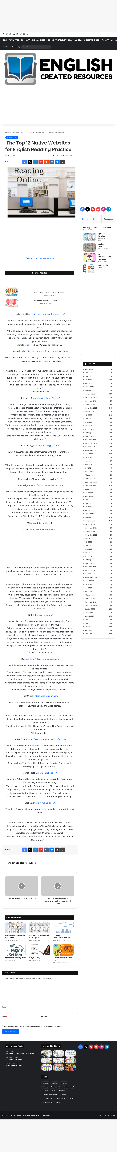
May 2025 (88, 422)
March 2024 (89, 471)
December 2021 (90, 567)
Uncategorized (18, 132)
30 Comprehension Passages (104, 256)
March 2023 (89, 514)
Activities (46, 1083)
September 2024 (91, 450)
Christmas (64, 1083)
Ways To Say (34, 958)
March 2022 (89, 556)
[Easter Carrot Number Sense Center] (11, 292)
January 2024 (90, 478)
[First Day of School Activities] (58, 1060)
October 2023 (90, 489)
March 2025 (89, 429)
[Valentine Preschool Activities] (11, 303)
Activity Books (16, 40)
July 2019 (88, 634)
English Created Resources (22, 862)
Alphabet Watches (101, 235)
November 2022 (91, 528)
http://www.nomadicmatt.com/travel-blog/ (47, 351)
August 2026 (89, 369)
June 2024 (89, 461)
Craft (52, 1087)
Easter (66, 1087)
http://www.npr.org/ (43, 615)
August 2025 (89, 411)
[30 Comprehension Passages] (89, 257)
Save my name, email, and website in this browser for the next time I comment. (32, 1026)
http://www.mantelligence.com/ (47, 485)
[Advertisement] (58, 16)
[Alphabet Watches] (89, 237)
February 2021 (90, 595)
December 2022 (91, 524)
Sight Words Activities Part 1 (62, 959)
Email (4, 1017)
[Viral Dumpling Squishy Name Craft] (70, 1067)
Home (5, 40)
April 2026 (88, 383)
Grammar (72, 40)
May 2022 (88, 549)
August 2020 (89, 616)
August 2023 (89, 496)
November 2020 (91, 605)
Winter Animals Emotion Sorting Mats (39, 936)
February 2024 (90, 475)
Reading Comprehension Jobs (62, 936)
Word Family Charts (103, 266)
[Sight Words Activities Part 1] (63, 950)
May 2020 (88, 627)
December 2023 (91, 482)
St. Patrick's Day (48, 1098)
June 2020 (89, 623)
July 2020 (88, 620)
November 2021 (90, 570)
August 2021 (89, 581)
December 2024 (91, 440)
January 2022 (90, 563)
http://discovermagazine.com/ (45, 659)
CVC (59, 1087)
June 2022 (88, 545)
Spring (63, 1094)
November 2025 (91, 401)
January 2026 (90, 394)
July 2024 (88, 457)
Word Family (107, 40)
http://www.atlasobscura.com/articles (47, 739)
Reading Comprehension (89, 40)
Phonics (50, 40)
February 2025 (90, 433)
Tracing (70, 1098)
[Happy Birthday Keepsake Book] (58, 1067)
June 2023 (89, 503)
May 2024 (88, 464)
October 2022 (90, 531)
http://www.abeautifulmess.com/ (49, 314)
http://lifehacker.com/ (45, 803)
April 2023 (88, 510)
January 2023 (90, 521)
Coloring (45, 1087)
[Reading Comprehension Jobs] (63, 927)
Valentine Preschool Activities (46, 301)
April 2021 (88, 588)
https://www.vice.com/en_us (43, 529)
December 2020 (91, 602)
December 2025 (91, 397)
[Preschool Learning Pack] (15, 950)
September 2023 (91, 493)
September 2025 (91, 408)
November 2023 (91, 486)
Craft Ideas (29, 40)
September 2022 (91, 535)
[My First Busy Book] (89, 247)
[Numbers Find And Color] (46, 1067)
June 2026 (89, 376)
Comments (108, 219)
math (72, 1087)
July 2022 (88, 542)
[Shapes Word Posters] (46, 1053)
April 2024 (88, 468)
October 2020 (90, 609)
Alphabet (40, 40)
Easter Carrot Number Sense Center (49, 293)
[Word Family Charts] (89, 268)
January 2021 (90, 598)
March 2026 (89, 387)
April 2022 (88, 553)
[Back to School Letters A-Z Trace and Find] (46, 1060)
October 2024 (90, 447)
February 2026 (90, 390)
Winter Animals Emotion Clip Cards (15, 936)
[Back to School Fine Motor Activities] (58, 1053)
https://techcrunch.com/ (46, 696)
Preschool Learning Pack (15, 958)
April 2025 (88, 426)
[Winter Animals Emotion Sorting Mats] (39, 927)
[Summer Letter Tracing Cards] (70, 1060)
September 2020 (91, 612)
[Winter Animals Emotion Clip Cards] (15, 927)
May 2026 (88, 380)
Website (44, 1017)
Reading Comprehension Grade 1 (97, 227)
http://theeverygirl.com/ (47, 445)
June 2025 (88, 418)
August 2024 (89, 454)
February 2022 (90, 560)
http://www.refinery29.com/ (46, 398)
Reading (62, 1091)
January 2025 (90, 436)
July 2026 (88, 373)
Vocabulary (60, 40)
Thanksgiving (60, 1098)
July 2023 (88, 500)
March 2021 (89, 591)
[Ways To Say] (39, 950)
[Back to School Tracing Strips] (70, 1053)
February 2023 (90, 517)
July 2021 (88, 584)
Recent (96, 219)
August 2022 (89, 538)
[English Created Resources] (58, 69)
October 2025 (90, 404)
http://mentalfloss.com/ (47, 773)
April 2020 (88, 630)
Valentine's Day (48, 1102)
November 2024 (91, 443)
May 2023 (88, 507)
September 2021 (91, 577)
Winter (58, 1102)
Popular (85, 219)
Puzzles (53, 1091)
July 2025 (88, 415)
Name (4, 1007)
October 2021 (90, 574)
